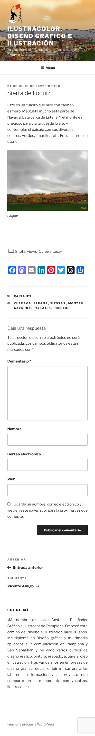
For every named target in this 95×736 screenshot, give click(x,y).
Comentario (19, 361)
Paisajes (23, 296)
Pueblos (62, 308)
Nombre (14, 429)
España (41, 303)
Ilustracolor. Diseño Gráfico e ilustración (39, 36)
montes (76, 303)
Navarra (22, 308)
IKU (57, 86)
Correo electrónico (24, 454)
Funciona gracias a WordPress (31, 724)
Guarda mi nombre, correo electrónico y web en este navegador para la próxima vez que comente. (47, 510)
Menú (50, 68)
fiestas (58, 303)
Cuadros (22, 303)
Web (11, 479)
